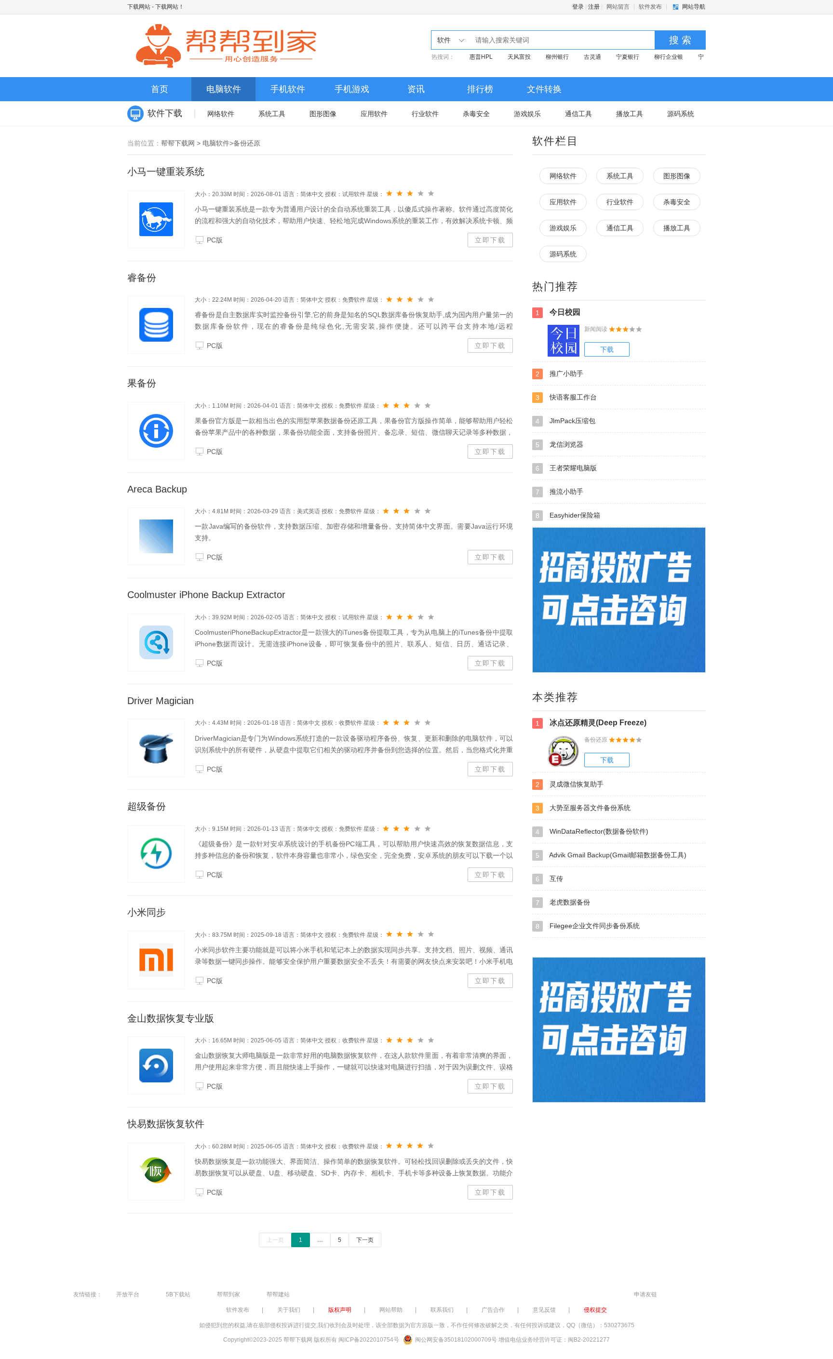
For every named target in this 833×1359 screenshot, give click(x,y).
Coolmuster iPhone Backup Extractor (206, 594)
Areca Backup (157, 489)
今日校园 (558, 312)
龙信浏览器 (559, 444)
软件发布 (650, 6)
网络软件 (220, 114)
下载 (607, 349)
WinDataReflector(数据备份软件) (592, 831)
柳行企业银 (668, 56)
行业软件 (425, 114)
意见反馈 (544, 1309)
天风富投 (519, 56)
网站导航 (693, 6)
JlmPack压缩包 (565, 421)
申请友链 (645, 1294)
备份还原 (246, 143)
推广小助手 (559, 374)
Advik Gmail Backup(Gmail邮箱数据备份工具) (611, 855)
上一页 (275, 1240)
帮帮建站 (278, 1294)
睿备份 (141, 277)
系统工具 (271, 114)
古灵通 (592, 56)
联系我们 (442, 1309)
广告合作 (493, 1309)
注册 (594, 6)
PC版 (215, 240)
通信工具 (578, 114)
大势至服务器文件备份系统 (583, 808)
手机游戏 (352, 89)
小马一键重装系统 (165, 171)
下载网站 (138, 6)
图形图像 (322, 114)
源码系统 (680, 114)
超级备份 (146, 806)
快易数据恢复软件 (165, 1124)
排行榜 (480, 89)
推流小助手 (559, 492)
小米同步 (146, 912)
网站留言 (618, 6)
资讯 (416, 89)
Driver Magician (160, 700)
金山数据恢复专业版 (170, 1018)
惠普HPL (481, 56)
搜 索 (680, 40)
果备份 (141, 383)
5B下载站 (178, 1294)
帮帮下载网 (178, 143)
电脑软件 (223, 89)
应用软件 (374, 114)
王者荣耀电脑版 (566, 468)
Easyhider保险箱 (568, 515)
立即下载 (490, 240)
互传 (549, 879)
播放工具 (629, 114)
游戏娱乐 (527, 114)
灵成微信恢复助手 (570, 784)
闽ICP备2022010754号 (368, 1339)
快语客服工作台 (566, 397)
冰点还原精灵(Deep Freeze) (591, 723)
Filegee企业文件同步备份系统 (588, 926)
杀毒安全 (476, 114)
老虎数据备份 (563, 902)
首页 (159, 89)
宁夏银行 (627, 56)
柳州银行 (557, 56)
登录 (578, 6)
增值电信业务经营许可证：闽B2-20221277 (554, 1339)
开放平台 (127, 1294)
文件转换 (544, 89)
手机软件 (287, 89)
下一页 (365, 1240)
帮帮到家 (228, 1294)
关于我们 (288, 1309)
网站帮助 (391, 1309)
